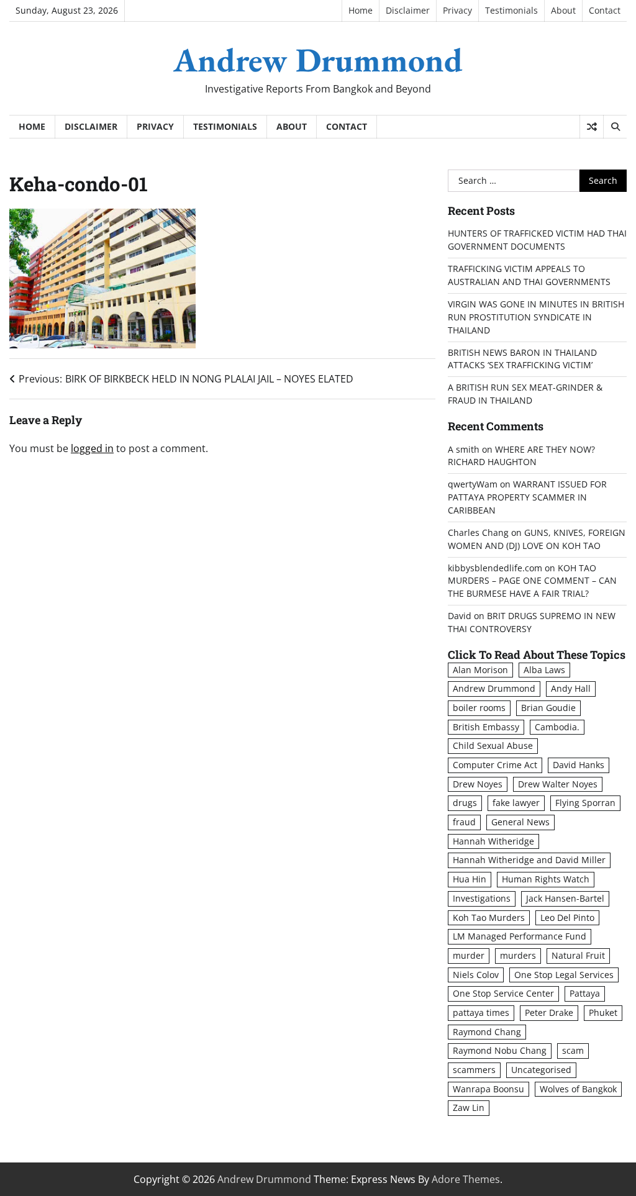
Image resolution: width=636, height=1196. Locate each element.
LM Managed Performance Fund (519, 936)
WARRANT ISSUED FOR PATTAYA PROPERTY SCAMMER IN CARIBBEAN (527, 497)
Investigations (482, 898)
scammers (474, 1070)
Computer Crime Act (495, 765)
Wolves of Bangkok (578, 1089)
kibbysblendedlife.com (495, 568)
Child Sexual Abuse (493, 745)
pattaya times (481, 1012)
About (563, 10)
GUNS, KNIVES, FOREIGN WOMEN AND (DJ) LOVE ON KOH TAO (536, 539)
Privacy (457, 10)
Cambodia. (557, 727)
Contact (604, 10)
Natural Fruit (578, 955)
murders (518, 955)
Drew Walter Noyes (557, 784)
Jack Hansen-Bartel (565, 898)
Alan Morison (480, 670)
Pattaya (585, 993)
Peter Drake (549, 1012)
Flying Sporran (585, 803)
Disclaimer (408, 10)
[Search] (615, 126)
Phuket (603, 1012)
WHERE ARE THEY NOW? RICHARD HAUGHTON (521, 455)
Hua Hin (469, 879)
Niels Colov (476, 975)
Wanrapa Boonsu (488, 1089)
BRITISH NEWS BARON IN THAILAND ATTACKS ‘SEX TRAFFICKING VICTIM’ (522, 359)
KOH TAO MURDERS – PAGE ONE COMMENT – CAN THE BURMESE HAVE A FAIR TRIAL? (532, 581)
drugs (465, 803)
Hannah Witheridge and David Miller (529, 860)
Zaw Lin (468, 1107)
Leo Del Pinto (567, 917)
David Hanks (578, 765)
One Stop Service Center (503, 993)
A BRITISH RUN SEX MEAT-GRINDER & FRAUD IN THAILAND (525, 393)
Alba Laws (544, 670)
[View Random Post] (591, 126)
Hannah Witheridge (493, 841)
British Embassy (486, 727)
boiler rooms (479, 708)
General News (520, 822)
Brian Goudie (548, 708)
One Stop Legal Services (564, 975)
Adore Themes (466, 1179)
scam (573, 1050)
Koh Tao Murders (489, 917)
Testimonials (511, 10)
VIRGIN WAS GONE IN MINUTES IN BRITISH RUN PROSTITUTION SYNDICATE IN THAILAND (536, 317)
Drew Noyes (477, 784)
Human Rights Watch (545, 879)
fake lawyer (516, 803)
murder (468, 955)
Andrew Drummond (318, 59)
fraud (464, 822)
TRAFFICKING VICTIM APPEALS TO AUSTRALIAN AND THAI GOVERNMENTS (529, 275)
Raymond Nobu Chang (500, 1050)
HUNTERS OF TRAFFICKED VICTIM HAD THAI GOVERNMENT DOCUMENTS (537, 239)
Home (360, 10)
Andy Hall (571, 688)
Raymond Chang (487, 1032)
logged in (92, 448)
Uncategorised (541, 1070)
